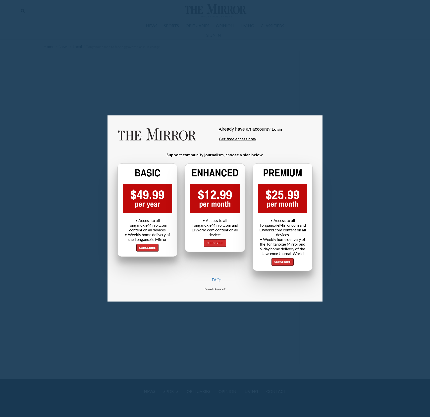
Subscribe (147, 248)
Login (277, 129)
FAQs (216, 279)
